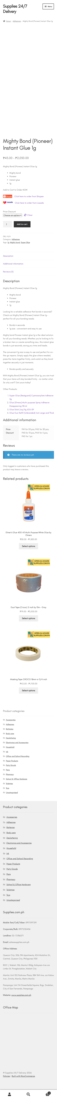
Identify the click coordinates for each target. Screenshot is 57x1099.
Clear (29, 215)
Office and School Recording (17, 756)
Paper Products (12, 761)
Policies (6, 1076)
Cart (44, 1092)
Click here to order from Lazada (29, 203)
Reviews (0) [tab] (8, 271)
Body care (10, 733)
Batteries (9, 729)
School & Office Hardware (16, 779)
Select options (28, 546)
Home (8, 21)
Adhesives (17, 21)
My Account (9, 1094)
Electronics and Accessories (17, 742)
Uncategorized (12, 792)
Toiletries (9, 783)
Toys (7, 788)
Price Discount (9, 211)
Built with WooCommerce (23, 1076)
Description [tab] (8, 256)
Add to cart (22, 224)
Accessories (11, 720)
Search (28, 1094)
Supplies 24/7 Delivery (15, 8)
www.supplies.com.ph (21, 995)
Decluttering (11, 738)
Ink (7, 752)
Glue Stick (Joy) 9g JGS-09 (21, 409)
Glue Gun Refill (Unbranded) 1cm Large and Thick (31, 413)
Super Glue (25, 242)
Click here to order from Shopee (29, 196)
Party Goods (11, 765)
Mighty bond (15, 242)
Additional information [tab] (13, 263)
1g (8, 242)
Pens (8, 770)
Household (10, 747)
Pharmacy (10, 774)
